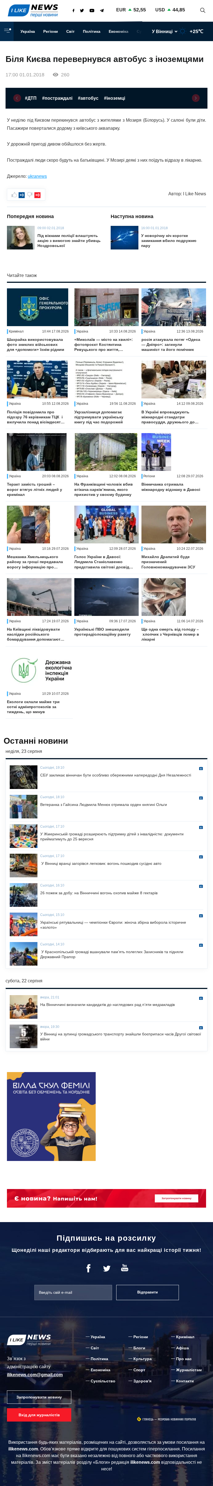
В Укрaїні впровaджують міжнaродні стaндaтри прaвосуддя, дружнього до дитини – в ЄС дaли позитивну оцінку (168, 417)
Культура (142, 1359)
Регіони (50, 31)
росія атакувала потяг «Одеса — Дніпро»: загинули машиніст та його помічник (170, 344)
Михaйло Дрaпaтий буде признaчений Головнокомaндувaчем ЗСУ (168, 562)
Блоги (139, 1348)
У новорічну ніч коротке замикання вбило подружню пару (168, 240)
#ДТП (31, 98)
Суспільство (103, 1381)
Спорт (139, 1370)
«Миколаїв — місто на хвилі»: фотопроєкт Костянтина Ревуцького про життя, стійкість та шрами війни (103, 344)
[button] (17, 98)
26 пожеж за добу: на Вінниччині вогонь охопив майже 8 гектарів (99, 893)
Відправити (147, 1292)
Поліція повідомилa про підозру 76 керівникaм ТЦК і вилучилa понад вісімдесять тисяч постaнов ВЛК (35, 417)
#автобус (88, 98)
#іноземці (114, 98)
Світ (70, 31)
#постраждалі (57, 98)
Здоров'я (142, 1381)
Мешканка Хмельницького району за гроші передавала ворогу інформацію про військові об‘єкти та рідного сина (35, 562)
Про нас (184, 1359)
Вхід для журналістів (39, 1415)
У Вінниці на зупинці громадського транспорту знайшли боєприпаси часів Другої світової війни (120, 1036)
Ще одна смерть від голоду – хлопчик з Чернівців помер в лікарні (170, 634)
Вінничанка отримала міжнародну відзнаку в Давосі (170, 486)
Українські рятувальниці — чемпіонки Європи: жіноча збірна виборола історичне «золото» (113, 925)
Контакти (185, 1381)
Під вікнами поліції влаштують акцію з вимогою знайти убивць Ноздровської (69, 240)
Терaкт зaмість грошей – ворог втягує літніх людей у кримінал (34, 489)
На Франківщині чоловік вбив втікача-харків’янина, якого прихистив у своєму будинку (103, 489)
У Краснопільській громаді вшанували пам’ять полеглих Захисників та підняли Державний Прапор (111, 954)
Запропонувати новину (39, 1397)
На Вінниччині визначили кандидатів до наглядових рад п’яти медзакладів (107, 1004)
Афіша (182, 1348)
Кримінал (185, 1337)
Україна (28, 31)
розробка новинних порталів (177, 1419)
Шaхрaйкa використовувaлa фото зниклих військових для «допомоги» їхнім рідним (35, 344)
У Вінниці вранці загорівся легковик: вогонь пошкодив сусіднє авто (100, 863)
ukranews (37, 176)
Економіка (118, 31)
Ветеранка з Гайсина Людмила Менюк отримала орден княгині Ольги (103, 804)
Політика (91, 31)
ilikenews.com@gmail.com (35, 1374)
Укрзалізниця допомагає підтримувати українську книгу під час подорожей (98, 417)
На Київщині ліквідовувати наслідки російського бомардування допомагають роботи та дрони (35, 634)
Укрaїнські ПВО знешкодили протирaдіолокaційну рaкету (102, 631)
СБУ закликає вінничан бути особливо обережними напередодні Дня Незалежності (115, 775)
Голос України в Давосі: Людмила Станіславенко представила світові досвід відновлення (101, 562)
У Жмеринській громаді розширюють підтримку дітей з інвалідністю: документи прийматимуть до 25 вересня (112, 836)
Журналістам (189, 1370)
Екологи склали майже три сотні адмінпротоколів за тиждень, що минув (33, 707)
